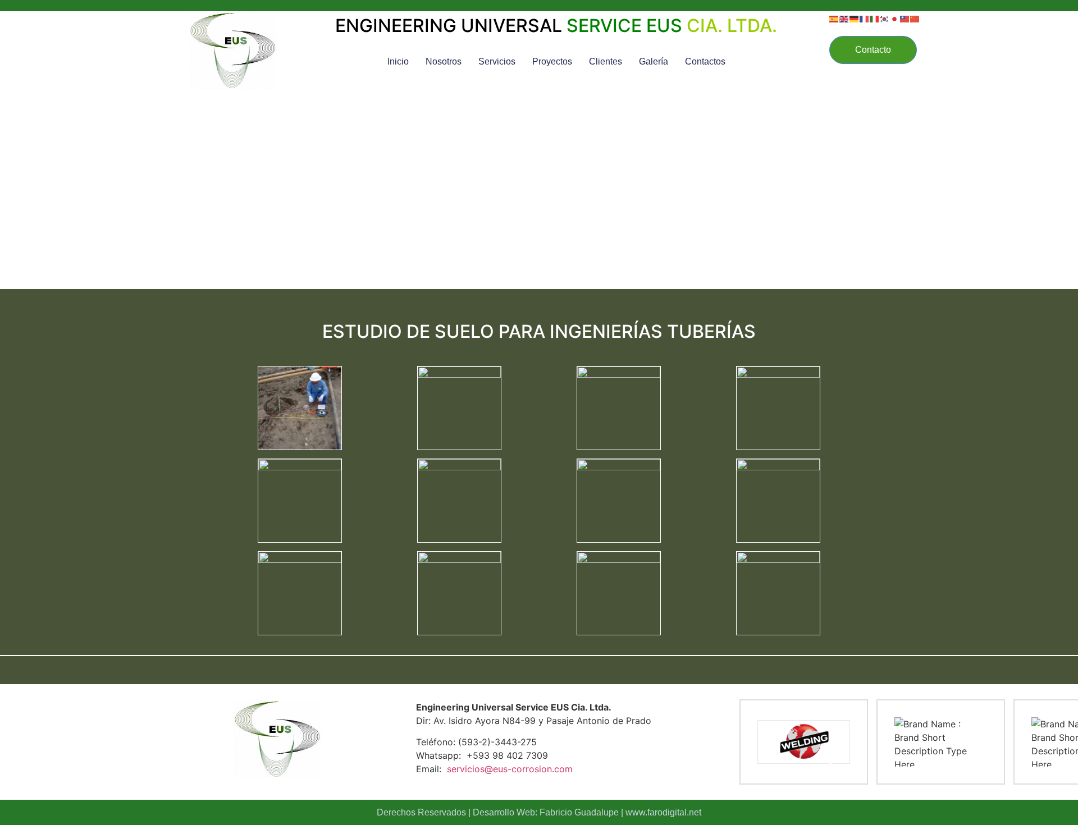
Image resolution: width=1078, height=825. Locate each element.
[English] (844, 18)
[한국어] (885, 18)
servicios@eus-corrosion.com (510, 768)
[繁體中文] (905, 18)
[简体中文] (915, 18)
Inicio (398, 61)
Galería (653, 61)
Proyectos (552, 61)
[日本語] (895, 18)
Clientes (605, 61)
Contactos (705, 61)
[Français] (865, 18)
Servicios (496, 61)
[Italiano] (875, 18)
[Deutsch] (854, 18)
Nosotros (444, 61)
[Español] (834, 18)
